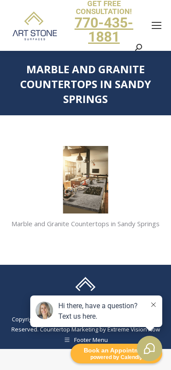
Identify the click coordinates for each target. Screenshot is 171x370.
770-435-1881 (104, 29)
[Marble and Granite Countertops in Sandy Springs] (85, 179)
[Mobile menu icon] (156, 25)
